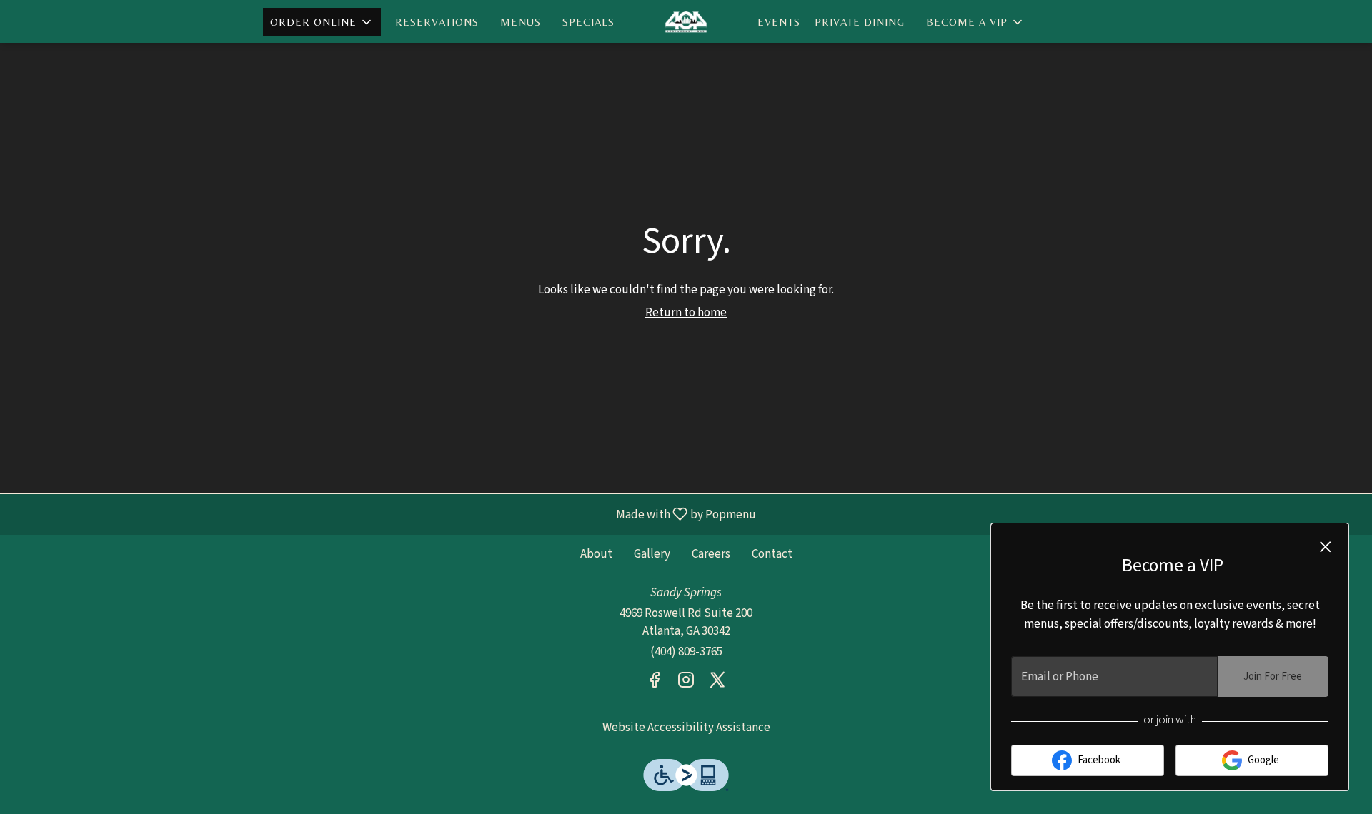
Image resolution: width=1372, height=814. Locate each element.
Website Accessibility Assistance (686, 727)
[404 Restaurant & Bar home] (686, 21)
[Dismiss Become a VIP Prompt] (1325, 547)
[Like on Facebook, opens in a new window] (654, 683)
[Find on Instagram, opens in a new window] (686, 683)
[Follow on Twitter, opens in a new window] (717, 683)
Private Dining (860, 22)
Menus (520, 22)
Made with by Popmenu (383, 513)
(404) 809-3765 (686, 651)
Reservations (437, 22)
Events (778, 22)
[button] (322, 22)
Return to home (686, 312)
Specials (588, 22)
